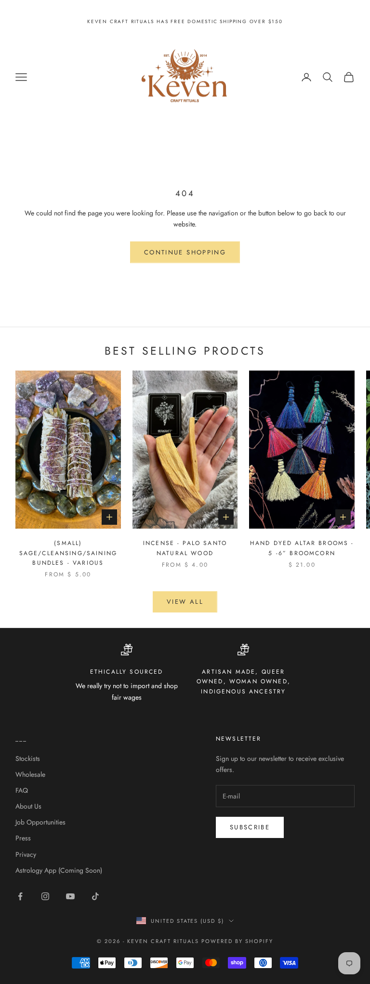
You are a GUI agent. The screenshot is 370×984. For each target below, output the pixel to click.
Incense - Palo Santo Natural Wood (185, 548)
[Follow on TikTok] (95, 896)
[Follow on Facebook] (20, 896)
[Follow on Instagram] (45, 896)
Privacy (25, 854)
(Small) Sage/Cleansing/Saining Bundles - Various (68, 553)
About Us (28, 806)
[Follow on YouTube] (70, 896)
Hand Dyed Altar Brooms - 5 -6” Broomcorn (302, 548)
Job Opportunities (40, 822)
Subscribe (250, 827)
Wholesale (30, 774)
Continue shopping (185, 252)
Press (23, 838)
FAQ (21, 790)
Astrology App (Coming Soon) (58, 870)
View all (185, 601)
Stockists (27, 758)
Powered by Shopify (237, 941)
